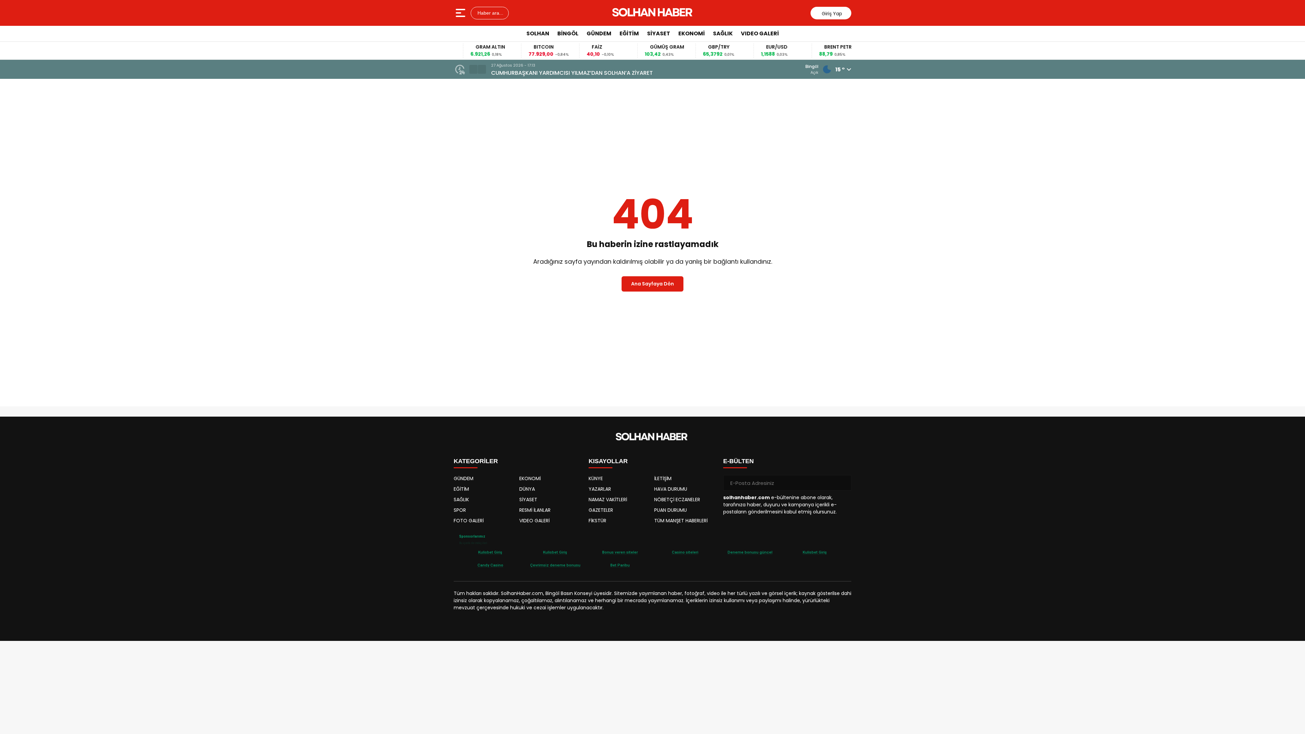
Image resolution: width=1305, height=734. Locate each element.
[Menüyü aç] (461, 13)
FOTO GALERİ (469, 520)
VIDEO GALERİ (760, 33)
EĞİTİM (629, 33)
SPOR (460, 510)
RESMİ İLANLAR (535, 510)
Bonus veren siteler (620, 552)
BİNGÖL (567, 33)
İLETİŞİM (663, 478)
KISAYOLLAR (608, 461)
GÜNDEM (599, 33)
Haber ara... (489, 13)
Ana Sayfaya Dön (652, 283)
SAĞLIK (723, 33)
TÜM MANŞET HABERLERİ (681, 520)
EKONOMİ (691, 33)
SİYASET (658, 33)
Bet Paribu (620, 565)
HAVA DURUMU (670, 489)
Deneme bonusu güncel (750, 552)
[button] (473, 69)
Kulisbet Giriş (490, 552)
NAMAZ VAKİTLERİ (608, 499)
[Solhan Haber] (653, 13)
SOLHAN (537, 33)
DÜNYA (527, 489)
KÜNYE (596, 478)
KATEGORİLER (476, 461)
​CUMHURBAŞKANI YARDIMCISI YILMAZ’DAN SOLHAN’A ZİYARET (572, 73)
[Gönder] (843, 483)
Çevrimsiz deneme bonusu (555, 565)
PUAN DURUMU (670, 510)
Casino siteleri (685, 552)
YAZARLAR (600, 489)
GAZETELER (601, 510)
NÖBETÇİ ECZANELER (677, 499)
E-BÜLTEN (738, 461)
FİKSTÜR (597, 520)
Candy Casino (490, 565)
